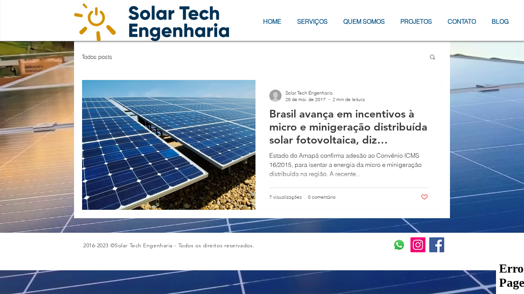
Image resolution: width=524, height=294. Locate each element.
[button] (432, 58)
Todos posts (97, 56)
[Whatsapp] (399, 244)
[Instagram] (417, 244)
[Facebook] (436, 244)
